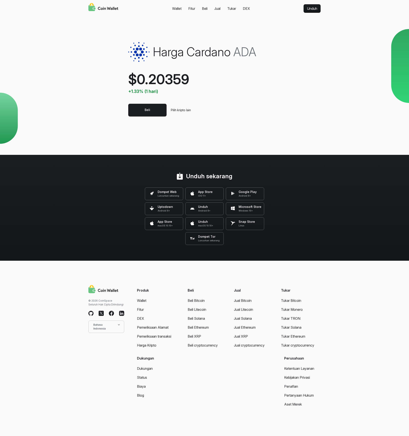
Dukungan (145, 368)
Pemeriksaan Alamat (152, 327)
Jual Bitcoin (243, 300)
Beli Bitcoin (196, 300)
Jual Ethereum (245, 327)
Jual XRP (241, 336)
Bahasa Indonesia (99, 326)
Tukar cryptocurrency (297, 345)
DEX (246, 8)
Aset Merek (293, 404)
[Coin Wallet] (103, 8)
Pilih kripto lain (181, 110)
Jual (217, 8)
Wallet (176, 8)
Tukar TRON (290, 318)
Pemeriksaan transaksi (154, 336)
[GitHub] (91, 313)
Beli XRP (194, 336)
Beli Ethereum (198, 327)
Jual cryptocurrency (249, 345)
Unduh (312, 8)
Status (142, 377)
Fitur (191, 8)
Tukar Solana (291, 327)
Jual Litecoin (243, 309)
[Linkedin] (121, 313)
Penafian (291, 386)
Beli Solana (196, 318)
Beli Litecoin (197, 309)
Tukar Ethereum (293, 336)
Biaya (141, 386)
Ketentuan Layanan (299, 368)
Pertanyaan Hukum (299, 395)
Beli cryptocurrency (203, 345)
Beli (204, 8)
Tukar (231, 8)
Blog (140, 395)
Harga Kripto (146, 345)
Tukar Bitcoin (291, 300)
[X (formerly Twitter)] (101, 313)
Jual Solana (243, 318)
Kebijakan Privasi (297, 377)
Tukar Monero (292, 309)
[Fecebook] (111, 313)
